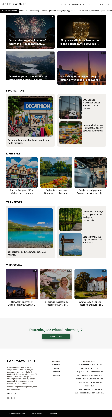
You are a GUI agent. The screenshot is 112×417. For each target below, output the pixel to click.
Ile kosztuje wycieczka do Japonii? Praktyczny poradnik (79, 11)
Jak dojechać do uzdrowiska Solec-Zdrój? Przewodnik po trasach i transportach (89, 382)
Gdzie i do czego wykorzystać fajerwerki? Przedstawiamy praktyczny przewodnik (27, 42)
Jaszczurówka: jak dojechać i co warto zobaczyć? (92, 240)
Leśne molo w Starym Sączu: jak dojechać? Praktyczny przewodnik (93, 215)
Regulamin (54, 413)
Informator (78, 4)
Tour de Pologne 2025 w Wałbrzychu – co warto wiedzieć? (21, 192)
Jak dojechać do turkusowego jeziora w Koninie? (27, 253)
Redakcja (11, 393)
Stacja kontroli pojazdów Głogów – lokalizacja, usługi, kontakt (90, 192)
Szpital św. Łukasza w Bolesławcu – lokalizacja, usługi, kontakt (56, 192)
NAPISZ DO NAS (56, 336)
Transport (105, 4)
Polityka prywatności (17, 413)
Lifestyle (92, 4)
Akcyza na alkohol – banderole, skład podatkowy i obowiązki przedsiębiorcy (79, 42)
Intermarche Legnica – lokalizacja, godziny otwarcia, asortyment (93, 128)
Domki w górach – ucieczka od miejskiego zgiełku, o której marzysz (28, 78)
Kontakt (11, 398)
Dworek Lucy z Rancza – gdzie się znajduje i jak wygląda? (30, 11)
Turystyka (64, 4)
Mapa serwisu (37, 413)
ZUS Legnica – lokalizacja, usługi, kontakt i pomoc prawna (91, 104)
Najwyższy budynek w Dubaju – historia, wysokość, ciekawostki (80, 78)
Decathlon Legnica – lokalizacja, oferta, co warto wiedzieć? (28, 141)
